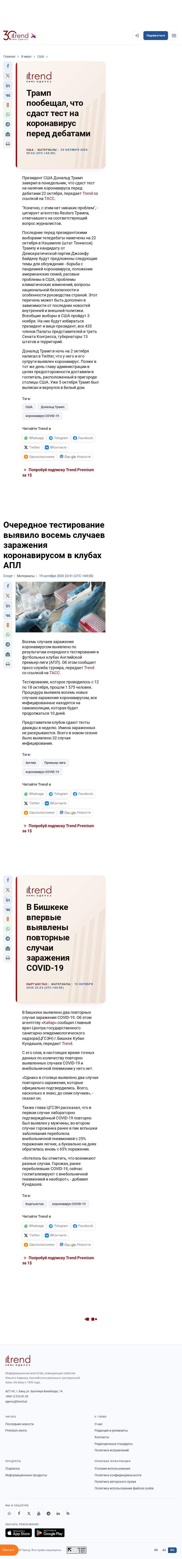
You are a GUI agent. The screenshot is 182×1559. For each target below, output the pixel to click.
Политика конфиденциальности (118, 1475)
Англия (31, 762)
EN (156, 1550)
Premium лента (16, 1430)
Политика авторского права (115, 1481)
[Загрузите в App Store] (18, 1532)
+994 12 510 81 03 (16, 1396)
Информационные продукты (26, 1475)
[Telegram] (48, 1514)
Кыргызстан (35, 1204)
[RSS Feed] (68, 1514)
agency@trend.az (16, 1401)
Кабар (49, 1022)
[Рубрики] (174, 35)
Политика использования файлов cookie (124, 1488)
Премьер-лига (55, 762)
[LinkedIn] (58, 1514)
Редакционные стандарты (114, 1444)
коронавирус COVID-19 (42, 416)
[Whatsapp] (9, 1514)
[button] (8, 66)
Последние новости (19, 1424)
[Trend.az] (19, 35)
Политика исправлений (112, 1450)
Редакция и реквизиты (111, 1430)
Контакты (102, 1437)
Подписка (12, 1468)
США (29, 407)
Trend (88, 193)
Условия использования (112, 1468)
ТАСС (49, 198)
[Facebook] (19, 1514)
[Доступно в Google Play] (50, 1532)
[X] (29, 1514)
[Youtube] (39, 1514)
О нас (99, 1424)
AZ (164, 1550)
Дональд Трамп (52, 407)
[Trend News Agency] (17, 1360)
